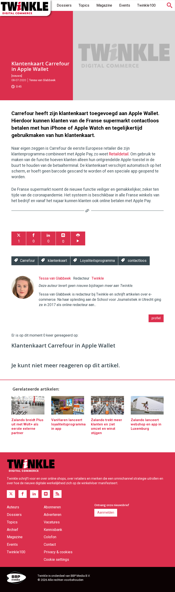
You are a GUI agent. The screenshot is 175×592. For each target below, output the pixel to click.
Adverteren (52, 514)
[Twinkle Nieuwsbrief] (46, 494)
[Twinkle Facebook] (22, 494)
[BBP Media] (20, 578)
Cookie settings (56, 559)
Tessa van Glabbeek (42, 80)
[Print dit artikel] (78, 238)
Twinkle (98, 278)
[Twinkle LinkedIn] (34, 494)
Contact (50, 544)
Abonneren (52, 507)
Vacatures (52, 522)
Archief (12, 530)
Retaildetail (119, 154)
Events (124, 5)
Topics (84, 5)
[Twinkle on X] (11, 494)
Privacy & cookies (58, 552)
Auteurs (13, 507)
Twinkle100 (146, 5)
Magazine (104, 5)
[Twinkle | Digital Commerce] (25, 8)
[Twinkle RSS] (57, 494)
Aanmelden (105, 512)
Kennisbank (53, 530)
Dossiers (64, 5)
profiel (156, 318)
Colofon (50, 537)
